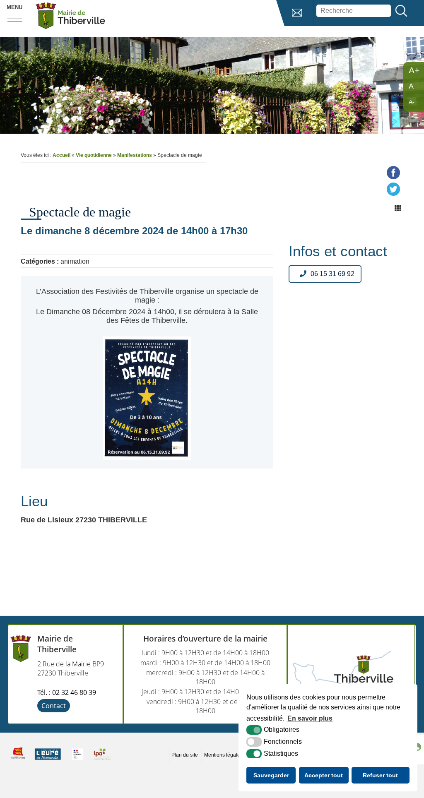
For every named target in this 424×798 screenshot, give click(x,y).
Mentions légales (223, 754)
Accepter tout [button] (323, 775)
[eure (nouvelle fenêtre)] (47, 759)
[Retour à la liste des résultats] (398, 208)
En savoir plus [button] (309, 718)
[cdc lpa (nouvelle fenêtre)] (102, 759)
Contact (53, 705)
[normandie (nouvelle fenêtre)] (18, 759)
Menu (14, 7)
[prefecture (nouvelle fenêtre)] (77, 759)
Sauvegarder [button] (271, 775)
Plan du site (184, 754)
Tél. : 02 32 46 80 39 (66, 692)
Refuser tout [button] (380, 775)
